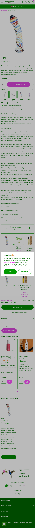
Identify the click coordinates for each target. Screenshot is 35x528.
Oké (10, 272)
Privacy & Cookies (9, 262)
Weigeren (24, 272)
